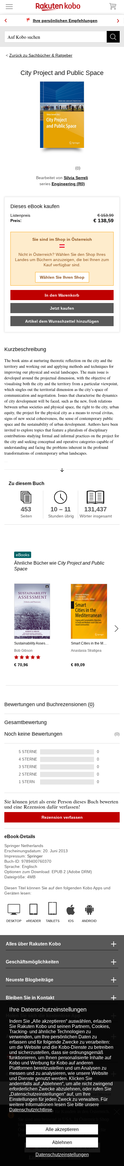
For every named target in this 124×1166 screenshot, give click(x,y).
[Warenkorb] (112, 6)
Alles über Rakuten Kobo (33, 943)
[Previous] (5, 21)
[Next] (118, 21)
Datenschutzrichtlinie (30, 1109)
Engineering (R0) (68, 183)
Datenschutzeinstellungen (62, 1154)
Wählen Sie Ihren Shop (62, 277)
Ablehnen (62, 1142)
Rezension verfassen (62, 817)
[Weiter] (116, 628)
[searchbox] (62, 37)
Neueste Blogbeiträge (29, 979)
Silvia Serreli (76, 177)
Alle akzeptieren (62, 1129)
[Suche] (113, 37)
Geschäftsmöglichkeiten (32, 961)
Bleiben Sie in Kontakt (30, 997)
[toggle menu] (9, 6)
